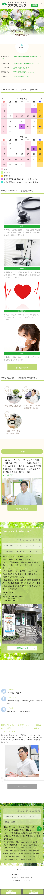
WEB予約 (34, 5)
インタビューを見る (22, 786)
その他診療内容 (22, 368)
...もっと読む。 (9, 475)
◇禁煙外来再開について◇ (22, 76)
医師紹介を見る (22, 509)
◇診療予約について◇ (21, 68)
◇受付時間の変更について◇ (23, 72)
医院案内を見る (22, 648)
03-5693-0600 (10, 599)
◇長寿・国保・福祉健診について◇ (26, 63)
